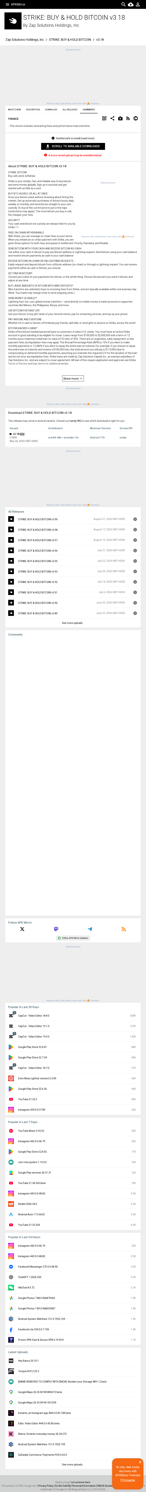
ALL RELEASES (69, 109)
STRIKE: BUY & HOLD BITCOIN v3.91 (38, 592)
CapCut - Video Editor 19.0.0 (33, 1036)
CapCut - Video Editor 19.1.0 (33, 1026)
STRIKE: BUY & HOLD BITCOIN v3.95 (38, 561)
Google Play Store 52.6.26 (32, 1088)
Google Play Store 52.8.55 (32, 1151)
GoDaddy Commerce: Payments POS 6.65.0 (42, 1454)
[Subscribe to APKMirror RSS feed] (124, 930)
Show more (71, 378)
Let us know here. (81, 1482)
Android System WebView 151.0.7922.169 (41, 1319)
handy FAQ (76, 420)
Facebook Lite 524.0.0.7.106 (33, 1329)
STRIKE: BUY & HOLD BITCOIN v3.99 (38, 519)
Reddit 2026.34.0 (27, 1204)
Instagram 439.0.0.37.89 (31, 1109)
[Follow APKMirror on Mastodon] (56, 930)
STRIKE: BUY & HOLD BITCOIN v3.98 (38, 529)
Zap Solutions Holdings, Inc (54, 25)
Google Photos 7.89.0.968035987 (36, 1308)
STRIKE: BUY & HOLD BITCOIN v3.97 (38, 540)
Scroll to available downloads (76, 146)
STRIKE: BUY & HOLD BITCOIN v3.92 (38, 582)
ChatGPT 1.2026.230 (29, 1277)
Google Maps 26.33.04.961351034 (37, 1402)
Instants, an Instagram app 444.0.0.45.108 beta (44, 1413)
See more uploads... (73, 623)
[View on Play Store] (120, 118)
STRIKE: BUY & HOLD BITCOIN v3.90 (38, 603)
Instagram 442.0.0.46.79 (31, 1141)
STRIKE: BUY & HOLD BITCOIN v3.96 (38, 550)
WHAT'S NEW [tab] (14, 109)
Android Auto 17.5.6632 (31, 1214)
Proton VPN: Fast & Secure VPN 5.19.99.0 (41, 1339)
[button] (104, 118)
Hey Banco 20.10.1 (28, 1360)
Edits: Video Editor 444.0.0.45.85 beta (38, 1423)
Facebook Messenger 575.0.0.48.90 (38, 1266)
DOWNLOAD (51, 109)
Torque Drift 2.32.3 (28, 1371)
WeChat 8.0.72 (26, 1287)
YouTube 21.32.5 (27, 1099)
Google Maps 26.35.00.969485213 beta (40, 1392)
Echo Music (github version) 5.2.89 (37, 1078)
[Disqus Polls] (73, 684)
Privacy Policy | (46, 1485)
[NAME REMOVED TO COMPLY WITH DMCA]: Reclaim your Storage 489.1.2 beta (62, 1381)
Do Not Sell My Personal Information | (76, 1485)
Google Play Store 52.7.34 (32, 1057)
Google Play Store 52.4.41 (32, 1047)
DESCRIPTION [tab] (33, 109)
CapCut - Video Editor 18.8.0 (33, 1015)
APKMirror (18, 4)
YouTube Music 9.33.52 (31, 1130)
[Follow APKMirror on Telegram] (90, 930)
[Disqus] (73, 776)
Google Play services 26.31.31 (34, 1172)
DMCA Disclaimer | (107, 1485)
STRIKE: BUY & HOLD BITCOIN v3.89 (38, 613)
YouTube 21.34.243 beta (32, 1183)
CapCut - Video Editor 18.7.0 (33, 1068)
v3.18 (16, 434)
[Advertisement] (73, 76)
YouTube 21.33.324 (29, 1224)
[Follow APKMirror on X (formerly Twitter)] (22, 930)
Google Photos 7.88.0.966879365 (36, 1298)
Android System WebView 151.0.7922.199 (41, 1444)
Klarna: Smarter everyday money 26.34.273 (42, 1433)
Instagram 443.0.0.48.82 (31, 1193)
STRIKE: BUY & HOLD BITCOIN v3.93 (38, 571)
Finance (13, 118)
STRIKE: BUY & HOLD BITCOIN (70, 39)
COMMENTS (89, 109)
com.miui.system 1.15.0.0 (32, 1162)
